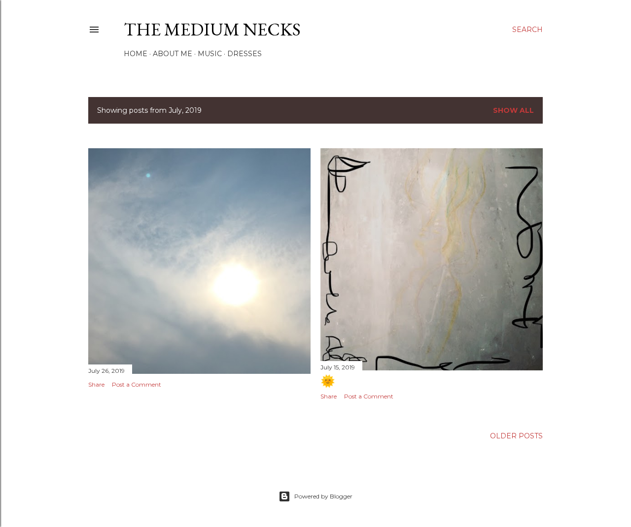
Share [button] (96, 384)
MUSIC (210, 53)
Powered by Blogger (323, 496)
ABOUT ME (172, 53)
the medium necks (212, 29)
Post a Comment (136, 384)
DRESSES (244, 53)
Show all (513, 110)
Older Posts (516, 435)
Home (135, 53)
